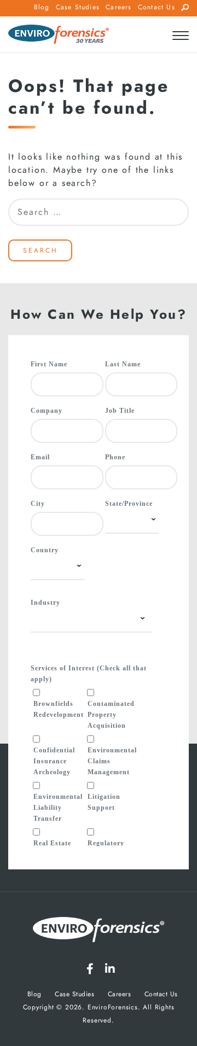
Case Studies (78, 7)
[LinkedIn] (110, 968)
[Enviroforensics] (58, 35)
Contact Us (156, 7)
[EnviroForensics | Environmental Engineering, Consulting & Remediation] (98, 931)
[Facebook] (90, 968)
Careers (118, 7)
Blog (42, 7)
